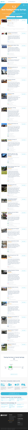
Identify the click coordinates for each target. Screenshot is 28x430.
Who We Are (10, 421)
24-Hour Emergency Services (11, 16)
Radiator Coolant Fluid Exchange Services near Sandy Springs (12, 405)
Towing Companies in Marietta (20, 400)
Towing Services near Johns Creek (5, 400)
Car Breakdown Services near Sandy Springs (20, 406)
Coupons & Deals (19, 16)
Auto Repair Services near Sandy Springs (20, 404)
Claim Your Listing (11, 419)
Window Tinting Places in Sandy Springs (4, 406)
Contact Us (10, 422)
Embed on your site (14, 374)
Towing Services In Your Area (4, 398)
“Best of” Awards (11, 420)
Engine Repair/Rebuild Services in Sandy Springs (4, 404)
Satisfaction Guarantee (12, 416)
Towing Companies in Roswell (12, 400)
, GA (15, 403)
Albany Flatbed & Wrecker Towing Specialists (12, 398)
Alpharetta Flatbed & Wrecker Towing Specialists (20, 398)
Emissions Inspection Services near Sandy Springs (12, 407)
